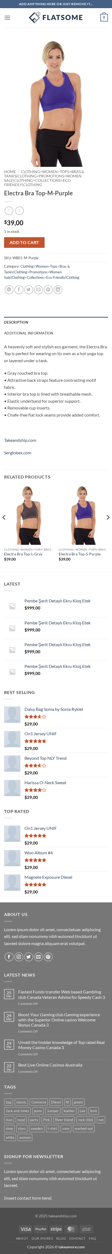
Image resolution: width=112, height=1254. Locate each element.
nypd (21, 1120)
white (10, 1137)
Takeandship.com (20, 440)
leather (69, 1111)
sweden (37, 1128)
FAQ (92, 1238)
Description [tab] (16, 322)
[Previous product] (19, 211)
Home (10, 172)
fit (67, 1102)
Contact (77, 1238)
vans (66, 1128)
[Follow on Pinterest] (48, 956)
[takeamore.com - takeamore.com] (56, 17)
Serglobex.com (17, 452)
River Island (64, 1120)
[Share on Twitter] (28, 289)
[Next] (107, 528)
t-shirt (52, 1128)
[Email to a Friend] (38, 289)
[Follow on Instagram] (18, 956)
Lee (82, 1111)
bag (8, 1102)
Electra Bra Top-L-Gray (23, 554)
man (9, 1120)
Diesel (56, 1102)
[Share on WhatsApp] (9, 289)
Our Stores (42, 1238)
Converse (38, 1102)
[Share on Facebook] (18, 289)
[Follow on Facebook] (9, 956)
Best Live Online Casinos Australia (50, 1064)
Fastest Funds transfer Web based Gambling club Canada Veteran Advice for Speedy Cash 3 (61, 994)
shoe (9, 1128)
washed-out (83, 1128)
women (25, 1137)
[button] (7, 17)
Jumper (53, 1111)
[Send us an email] (38, 956)
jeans (38, 1111)
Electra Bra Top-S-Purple (80, 554)
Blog (61, 1238)
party (34, 1120)
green (78, 1102)
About (22, 1238)
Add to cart (24, 242)
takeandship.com (62, 1216)
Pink (46, 1120)
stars (22, 1128)
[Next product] (9, 211)
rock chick (86, 1120)
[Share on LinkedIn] (58, 289)
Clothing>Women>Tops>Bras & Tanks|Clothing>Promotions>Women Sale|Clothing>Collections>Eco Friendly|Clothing (44, 178)
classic (21, 1102)
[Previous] (4, 528)
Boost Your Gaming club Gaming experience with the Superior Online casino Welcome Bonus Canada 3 (59, 1019)
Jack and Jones (17, 1111)
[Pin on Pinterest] (48, 289)
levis (93, 1111)
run (101, 1120)
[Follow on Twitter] (28, 956)
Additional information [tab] (29, 333)
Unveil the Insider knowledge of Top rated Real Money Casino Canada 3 (61, 1045)
